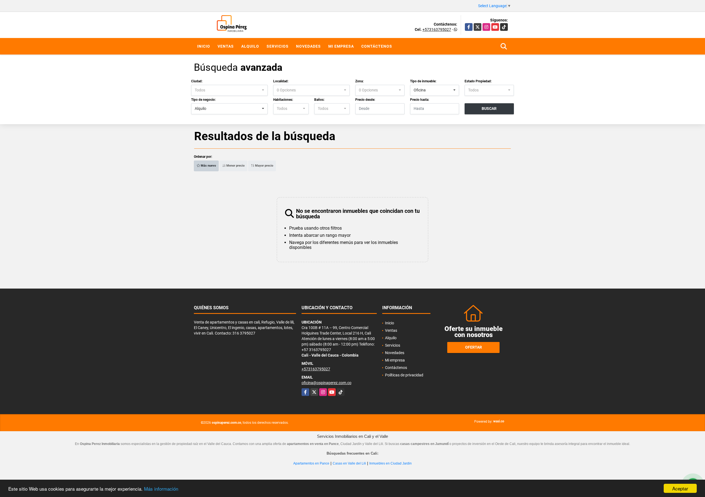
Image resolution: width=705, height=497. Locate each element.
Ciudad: (196, 81)
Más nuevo (208, 165)
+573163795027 (436, 29)
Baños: (319, 100)
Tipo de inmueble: (423, 81)
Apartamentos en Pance (311, 463)
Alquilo (250, 46)
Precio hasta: (419, 100)
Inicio (203, 46)
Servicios (278, 46)
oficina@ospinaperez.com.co (326, 383)
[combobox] (229, 90)
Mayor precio (263, 165)
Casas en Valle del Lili (349, 463)
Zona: (359, 81)
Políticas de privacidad (404, 375)
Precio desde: (365, 100)
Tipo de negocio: (203, 100)
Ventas (226, 46)
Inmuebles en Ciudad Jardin (390, 463)
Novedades (308, 46)
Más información (161, 488)
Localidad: (280, 81)
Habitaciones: (283, 100)
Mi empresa (341, 46)
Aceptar (680, 488)
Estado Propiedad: (478, 81)
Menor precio (235, 165)
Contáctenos (376, 46)
